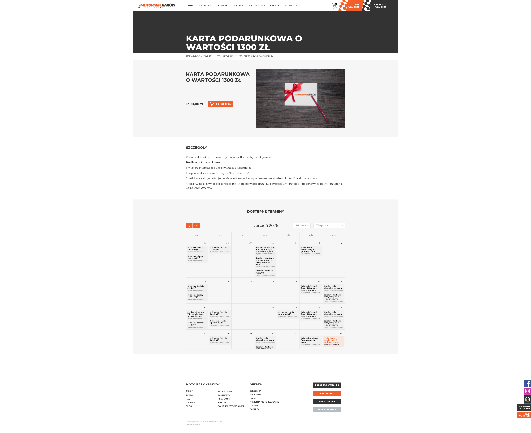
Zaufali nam (225, 391)
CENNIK (190, 5)
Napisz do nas (327, 409)
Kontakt (223, 402)
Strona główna (193, 56)
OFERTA (274, 5)
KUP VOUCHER (524, 415)
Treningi (254, 405)
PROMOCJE (290, 5)
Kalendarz (327, 393)
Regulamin (224, 399)
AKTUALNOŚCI (257, 5)
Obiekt (190, 391)
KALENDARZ (206, 5)
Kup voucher (327, 401)
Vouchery (208, 56)
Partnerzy (224, 395)
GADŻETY (254, 409)
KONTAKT (223, 5)
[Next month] (196, 225)
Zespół (190, 395)
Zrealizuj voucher (327, 385)
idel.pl (197, 424)
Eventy (254, 398)
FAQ (188, 399)
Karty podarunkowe (225, 56)
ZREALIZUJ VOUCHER (524, 407)
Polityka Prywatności (231, 406)
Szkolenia (255, 391)
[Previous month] (189, 225)
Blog (189, 406)
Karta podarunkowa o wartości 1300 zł (255, 56)
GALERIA (239, 5)
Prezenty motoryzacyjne (264, 402)
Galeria (190, 402)
